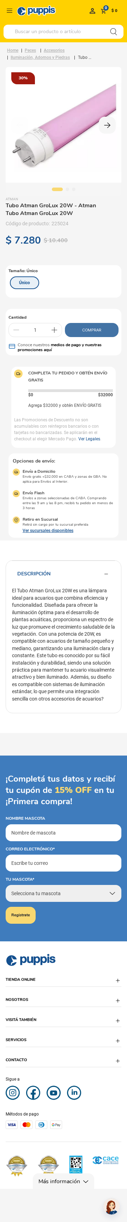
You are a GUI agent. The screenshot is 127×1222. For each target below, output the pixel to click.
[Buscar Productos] (113, 31)
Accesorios (54, 50)
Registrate (20, 915)
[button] (24, 283)
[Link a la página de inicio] (13, 50)
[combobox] (63, 31)
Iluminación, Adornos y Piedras (40, 57)
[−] (16, 330)
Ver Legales (89, 438)
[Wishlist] (92, 10)
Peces (30, 50)
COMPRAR (91, 330)
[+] (54, 330)
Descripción (33, 573)
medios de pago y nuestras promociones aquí (60, 347)
